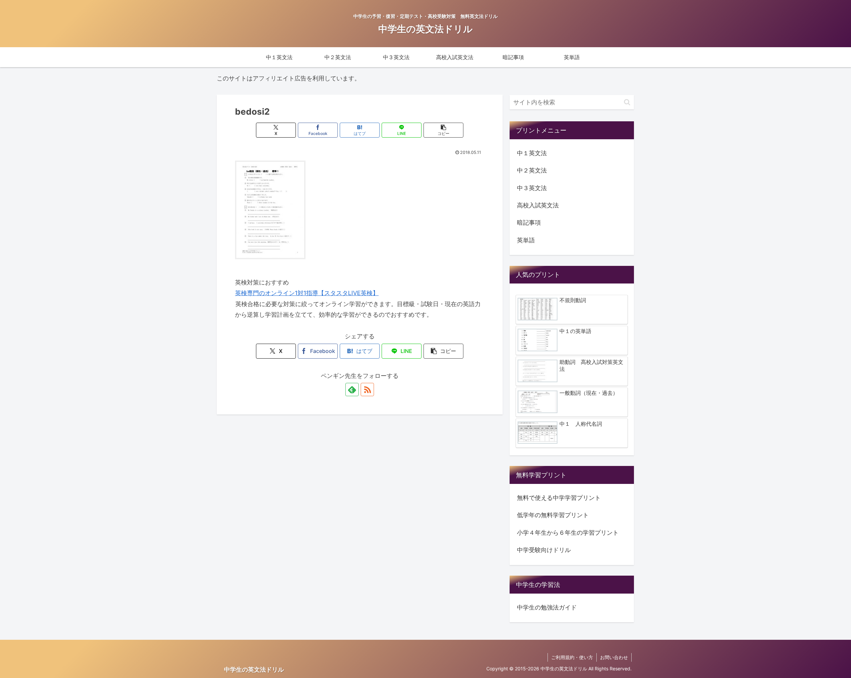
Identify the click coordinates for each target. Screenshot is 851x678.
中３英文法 (532, 187)
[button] (443, 130)
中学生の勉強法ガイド (547, 607)
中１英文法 (532, 153)
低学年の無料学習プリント (553, 514)
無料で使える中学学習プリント (559, 497)
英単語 (526, 240)
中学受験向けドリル (544, 549)
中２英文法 (532, 170)
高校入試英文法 (538, 205)
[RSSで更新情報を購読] (367, 389)
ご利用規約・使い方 (572, 657)
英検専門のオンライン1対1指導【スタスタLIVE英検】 (307, 292)
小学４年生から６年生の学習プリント (568, 532)
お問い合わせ (614, 657)
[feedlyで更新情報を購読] (352, 389)
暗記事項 (529, 222)
